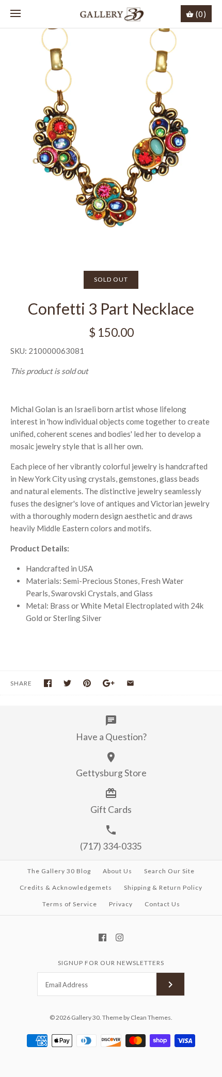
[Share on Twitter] (67, 683)
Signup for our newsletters (111, 963)
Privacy (121, 904)
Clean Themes (151, 1017)
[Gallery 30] (111, 14)
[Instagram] (119, 937)
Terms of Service (69, 904)
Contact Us (162, 904)
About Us (117, 871)
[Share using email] (130, 683)
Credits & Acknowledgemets (66, 887)
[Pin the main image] (87, 683)
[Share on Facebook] (48, 683)
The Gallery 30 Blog (59, 871)
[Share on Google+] (109, 683)
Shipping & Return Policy (163, 887)
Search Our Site (169, 871)
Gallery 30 (85, 1017)
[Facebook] (102, 937)
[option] (111, 139)
